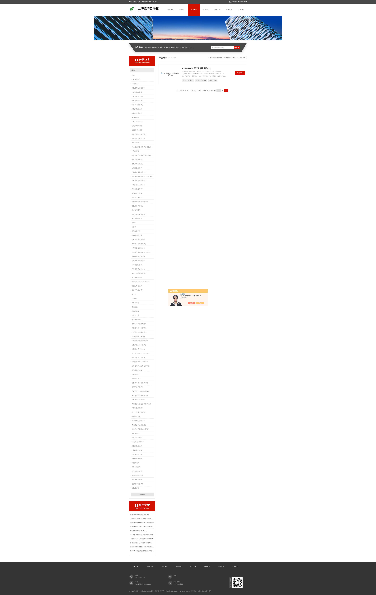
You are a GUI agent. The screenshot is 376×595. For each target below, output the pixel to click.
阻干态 (134, 294)
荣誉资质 (207, 566)
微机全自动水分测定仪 (139, 180)
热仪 (133, 75)
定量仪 (134, 223)
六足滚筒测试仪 (137, 454)
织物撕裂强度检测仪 (138, 88)
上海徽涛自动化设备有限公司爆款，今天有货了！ (142, 518)
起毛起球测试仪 (137, 370)
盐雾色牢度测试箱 (137, 484)
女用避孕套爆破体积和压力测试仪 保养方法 (142, 547)
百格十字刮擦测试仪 (138, 399)
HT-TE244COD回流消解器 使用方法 (196, 68)
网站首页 (170, 9)
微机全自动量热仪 (137, 206)
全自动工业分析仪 (137, 197)
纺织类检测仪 (136, 231)
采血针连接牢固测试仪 (139, 273)
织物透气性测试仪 (137, 458)
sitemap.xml (186, 591)
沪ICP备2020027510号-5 (173, 591)
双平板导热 (135, 303)
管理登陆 (193, 591)
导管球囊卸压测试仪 (138, 248)
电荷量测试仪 (136, 79)
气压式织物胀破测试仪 (139, 332)
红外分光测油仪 (137, 121)
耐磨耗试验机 (136, 416)
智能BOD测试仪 (137, 126)
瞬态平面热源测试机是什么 (138, 531)
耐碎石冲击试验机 (137, 475)
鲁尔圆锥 (135, 307)
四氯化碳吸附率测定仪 (139, 172)
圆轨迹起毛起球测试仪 (139, 214)
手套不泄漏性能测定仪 (139, 412)
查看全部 (142, 494)
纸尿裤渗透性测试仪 (138, 349)
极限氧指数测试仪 (137, 471)
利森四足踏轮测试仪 (138, 260)
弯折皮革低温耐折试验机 (140, 383)
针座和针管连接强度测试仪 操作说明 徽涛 (142, 551)
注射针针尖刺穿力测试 (139, 324)
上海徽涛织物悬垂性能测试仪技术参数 (141, 539)
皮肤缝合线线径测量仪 (139, 425)
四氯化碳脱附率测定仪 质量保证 (142, 176)
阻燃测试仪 (135, 311)
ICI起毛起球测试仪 (138, 442)
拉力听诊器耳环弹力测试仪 (140, 429)
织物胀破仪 (135, 488)
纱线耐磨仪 (135, 151)
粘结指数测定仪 (137, 168)
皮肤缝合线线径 (137, 319)
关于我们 (182, 9)
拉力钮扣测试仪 (137, 277)
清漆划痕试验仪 (137, 437)
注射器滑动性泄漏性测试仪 (140, 366)
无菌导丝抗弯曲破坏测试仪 (140, 282)
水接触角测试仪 (137, 286)
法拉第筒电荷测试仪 (138, 239)
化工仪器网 (207, 591)
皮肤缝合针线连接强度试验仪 (141, 404)
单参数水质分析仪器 (138, 138)
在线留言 (229, 9)
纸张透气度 (135, 315)
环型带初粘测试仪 (137, 408)
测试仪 (133, 70)
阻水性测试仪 (136, 433)
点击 (151, 70)
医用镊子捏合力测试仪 (139, 244)
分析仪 (134, 227)
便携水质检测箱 (137, 113)
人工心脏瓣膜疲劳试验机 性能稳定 (143, 147)
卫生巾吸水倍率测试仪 (139, 345)
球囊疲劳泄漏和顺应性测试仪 (141, 252)
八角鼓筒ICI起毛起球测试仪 (141, 391)
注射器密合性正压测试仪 (140, 362)
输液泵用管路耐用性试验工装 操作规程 (142, 522)
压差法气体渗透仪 (137, 290)
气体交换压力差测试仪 (139, 357)
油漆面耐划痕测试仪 (138, 421)
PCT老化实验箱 (137, 92)
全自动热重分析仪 (137, 159)
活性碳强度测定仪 (137, 189)
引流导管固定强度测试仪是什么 (139, 514)
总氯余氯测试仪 (137, 109)
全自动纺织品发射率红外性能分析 (143, 155)
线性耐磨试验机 (137, 218)
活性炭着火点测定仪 (138, 185)
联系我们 (241, 9)
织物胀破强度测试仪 (138, 256)
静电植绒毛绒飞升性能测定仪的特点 (141, 543)
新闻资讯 (206, 9)
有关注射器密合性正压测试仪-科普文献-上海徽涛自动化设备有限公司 (142, 527)
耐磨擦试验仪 (136, 378)
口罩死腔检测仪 (137, 265)
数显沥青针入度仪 (137, 100)
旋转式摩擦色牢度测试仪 (140, 201)
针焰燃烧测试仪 (137, 450)
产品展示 (194, 9)
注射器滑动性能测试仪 (139, 328)
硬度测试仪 (135, 463)
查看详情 (240, 73)
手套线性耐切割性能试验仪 (140, 353)
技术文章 (217, 9)
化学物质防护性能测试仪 (140, 395)
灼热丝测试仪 (136, 467)
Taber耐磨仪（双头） (139, 336)
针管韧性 (135, 298)
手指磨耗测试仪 (137, 446)
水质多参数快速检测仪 (139, 134)
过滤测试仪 (135, 84)
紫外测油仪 (135, 117)
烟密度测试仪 (136, 374)
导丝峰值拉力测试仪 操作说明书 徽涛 (141, 535)
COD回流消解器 (137, 130)
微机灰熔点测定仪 (137, 164)
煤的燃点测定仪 (137, 193)
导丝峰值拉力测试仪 (138, 269)
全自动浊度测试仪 (137, 105)
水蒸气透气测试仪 (137, 387)
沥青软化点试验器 (137, 96)
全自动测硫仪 (136, 210)
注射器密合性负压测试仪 (140, 340)
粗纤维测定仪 (136, 143)
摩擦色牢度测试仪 (137, 479)
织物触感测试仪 (137, 235)
